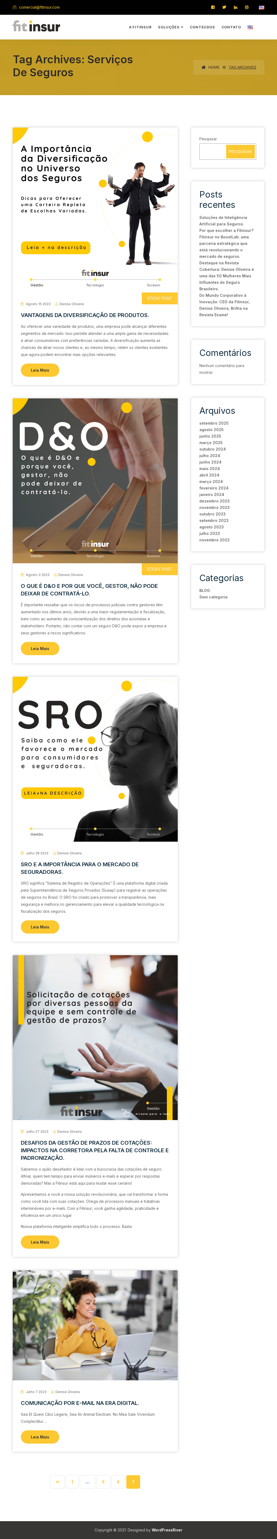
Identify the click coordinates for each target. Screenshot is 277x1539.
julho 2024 (209, 455)
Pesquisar (208, 138)
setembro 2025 (214, 423)
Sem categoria (213, 597)
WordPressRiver (167, 1530)
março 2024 (211, 481)
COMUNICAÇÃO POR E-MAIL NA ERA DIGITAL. (80, 1403)
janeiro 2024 (211, 494)
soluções (168, 27)
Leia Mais (40, 370)
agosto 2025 (211, 429)
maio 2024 (209, 468)
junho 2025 (210, 436)
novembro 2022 (214, 540)
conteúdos (202, 27)
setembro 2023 (214, 520)
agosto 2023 (211, 527)
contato (231, 27)
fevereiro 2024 (214, 488)
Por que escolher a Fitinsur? (226, 230)
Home (213, 67)
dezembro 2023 (214, 501)
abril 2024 (209, 475)
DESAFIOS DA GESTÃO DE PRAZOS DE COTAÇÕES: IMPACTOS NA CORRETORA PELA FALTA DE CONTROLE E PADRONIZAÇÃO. (95, 1150)
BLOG (204, 590)
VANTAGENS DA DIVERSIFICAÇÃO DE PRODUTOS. (85, 315)
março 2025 (211, 442)
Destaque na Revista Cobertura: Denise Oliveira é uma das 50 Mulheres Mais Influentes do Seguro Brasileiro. (226, 276)
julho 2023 (209, 533)
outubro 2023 (212, 514)
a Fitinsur (140, 27)
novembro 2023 (214, 507)
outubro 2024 (212, 449)
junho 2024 (210, 462)
